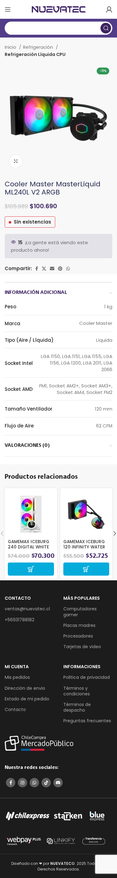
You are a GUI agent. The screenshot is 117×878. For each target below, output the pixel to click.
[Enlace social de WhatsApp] (68, 269)
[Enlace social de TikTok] (46, 782)
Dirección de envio (25, 688)
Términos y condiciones (76, 691)
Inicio (11, 47)
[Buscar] (105, 28)
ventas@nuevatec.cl (27, 609)
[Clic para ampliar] (15, 161)
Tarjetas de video (82, 646)
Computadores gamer (80, 612)
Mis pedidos (17, 677)
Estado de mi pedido (27, 699)
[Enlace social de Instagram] (22, 782)
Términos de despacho (77, 707)
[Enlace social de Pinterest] (60, 269)
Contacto (15, 709)
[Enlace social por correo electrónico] (52, 269)
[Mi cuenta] (109, 9)
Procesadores (78, 636)
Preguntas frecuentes (87, 721)
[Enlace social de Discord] (58, 782)
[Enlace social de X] (44, 269)
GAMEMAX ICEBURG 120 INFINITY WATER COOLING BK (84, 547)
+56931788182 (19, 620)
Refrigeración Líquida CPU (35, 54)
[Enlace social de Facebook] (36, 269)
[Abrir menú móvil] (8, 9)
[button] (31, 569)
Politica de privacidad (86, 677)
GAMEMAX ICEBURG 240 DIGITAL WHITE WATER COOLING (28, 547)
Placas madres (79, 625)
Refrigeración (38, 47)
